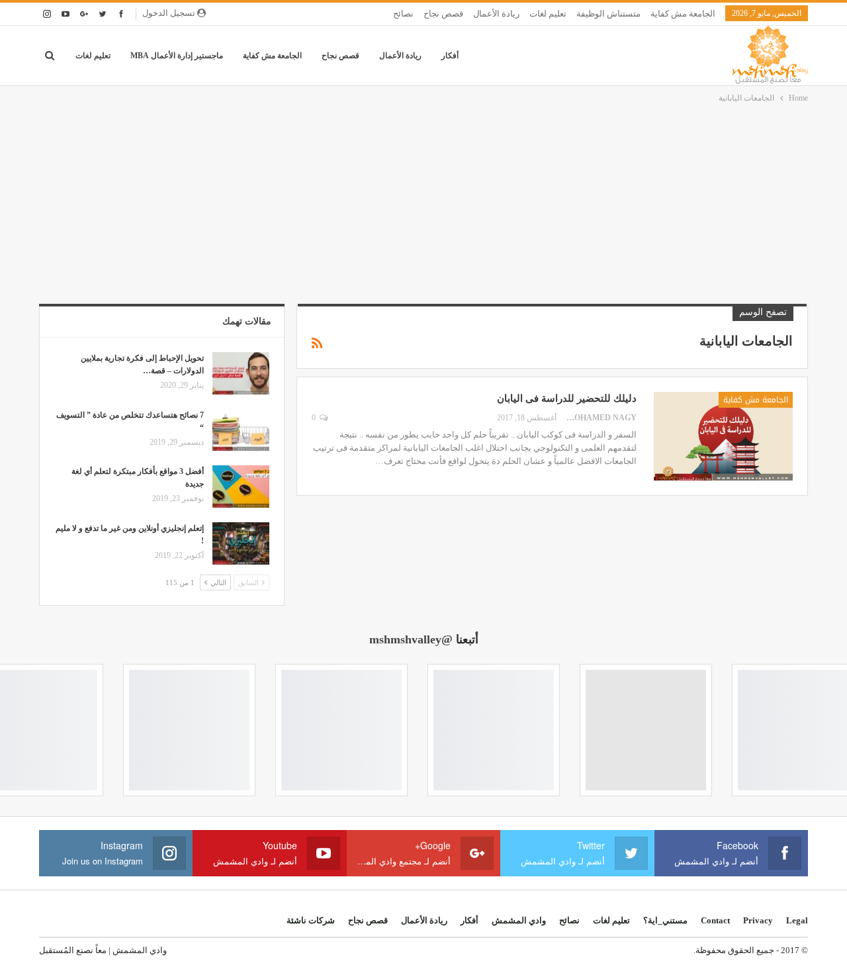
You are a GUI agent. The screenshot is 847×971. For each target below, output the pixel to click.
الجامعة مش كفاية (682, 14)
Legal (797, 920)
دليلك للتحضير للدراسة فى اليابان (567, 398)
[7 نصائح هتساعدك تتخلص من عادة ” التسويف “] (240, 430)
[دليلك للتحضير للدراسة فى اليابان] (723, 436)
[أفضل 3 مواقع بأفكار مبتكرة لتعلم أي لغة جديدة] (240, 486)
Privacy (758, 920)
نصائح (403, 14)
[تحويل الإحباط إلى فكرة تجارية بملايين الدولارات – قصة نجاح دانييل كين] (240, 373)
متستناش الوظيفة (608, 14)
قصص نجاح (443, 14)
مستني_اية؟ (665, 920)
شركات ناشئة (311, 920)
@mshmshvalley (411, 639)
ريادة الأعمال (496, 14)
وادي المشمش (519, 920)
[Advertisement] (423, 204)
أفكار (450, 55)
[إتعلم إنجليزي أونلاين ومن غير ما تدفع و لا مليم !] (240, 543)
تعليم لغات (547, 14)
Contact (715, 920)
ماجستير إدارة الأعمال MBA (176, 55)
